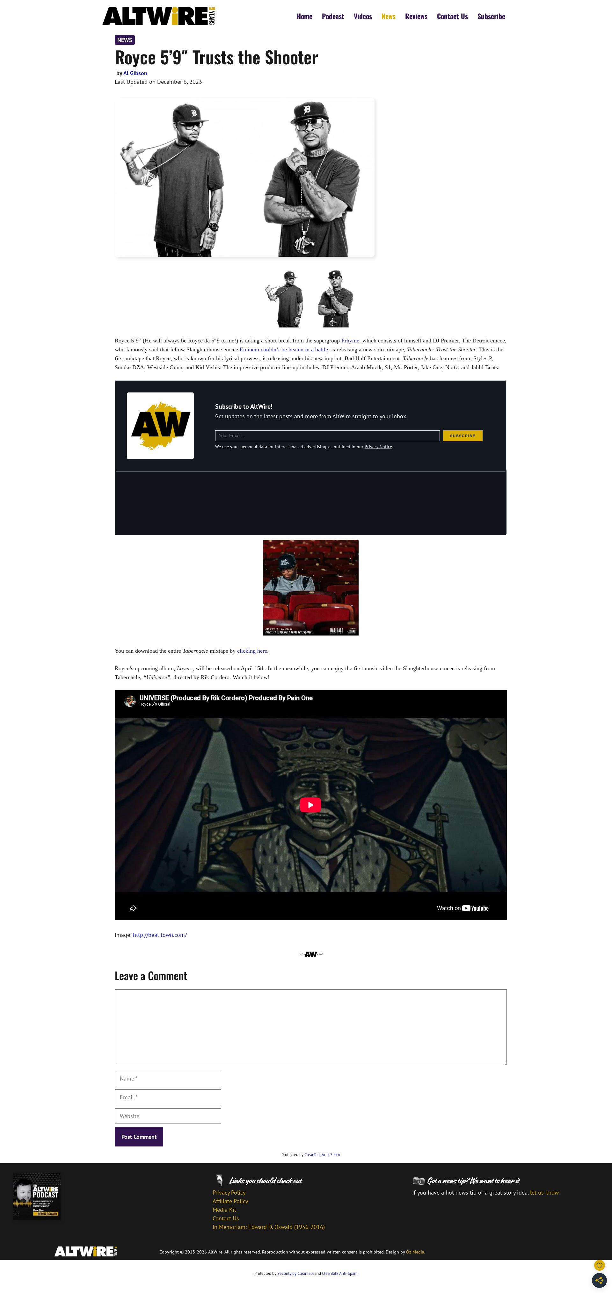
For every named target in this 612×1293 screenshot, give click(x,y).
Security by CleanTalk (295, 1273)
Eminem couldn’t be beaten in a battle (284, 349)
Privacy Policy (229, 1192)
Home (304, 16)
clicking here (252, 651)
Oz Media (415, 1252)
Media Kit (224, 1209)
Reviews (416, 16)
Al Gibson (135, 73)
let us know (544, 1192)
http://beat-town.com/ (160, 934)
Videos (363, 16)
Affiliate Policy (230, 1201)
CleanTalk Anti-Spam (322, 1154)
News (389, 16)
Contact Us (452, 16)
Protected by (310, 1154)
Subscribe (491, 16)
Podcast (333, 16)
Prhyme (350, 340)
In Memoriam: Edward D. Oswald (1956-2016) (269, 1227)
